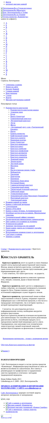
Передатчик (15, 176)
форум (8, 2)
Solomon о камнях (13, 237)
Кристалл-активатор (18, 153)
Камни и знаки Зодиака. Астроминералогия (23, 211)
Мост (12, 168)
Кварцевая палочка (18, 140)
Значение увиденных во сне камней (20, 226)
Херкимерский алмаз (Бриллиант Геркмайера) (29, 196)
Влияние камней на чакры (16, 202)
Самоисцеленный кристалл (21, 185)
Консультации (11, 93)
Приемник (14, 179)
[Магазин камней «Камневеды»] (19, 405)
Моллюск (14, 166)
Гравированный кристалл (20, 119)
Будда (12, 114)
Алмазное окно (16, 112)
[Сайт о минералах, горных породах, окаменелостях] (27, 412)
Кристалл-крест (16, 146)
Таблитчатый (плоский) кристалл (24, 189)
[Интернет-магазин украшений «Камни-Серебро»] (26, 407)
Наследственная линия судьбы (22, 170)
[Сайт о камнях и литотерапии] (19, 403)
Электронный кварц (18, 200)
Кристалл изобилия (18, 149)
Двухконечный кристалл (20, 121)
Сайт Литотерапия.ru (9, 393)
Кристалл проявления (19, 151)
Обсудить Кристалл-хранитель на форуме (18, 345)
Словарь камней (12, 91)
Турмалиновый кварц (19, 194)
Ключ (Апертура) (17, 142)
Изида (12, 131)
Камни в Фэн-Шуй (13, 209)
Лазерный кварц (17, 159)
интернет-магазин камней (16, 4)
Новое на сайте (12, 87)
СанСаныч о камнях (14, 234)
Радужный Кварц (17, 183)
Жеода (13, 125)
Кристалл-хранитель (18, 157)
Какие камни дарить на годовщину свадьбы (23, 228)
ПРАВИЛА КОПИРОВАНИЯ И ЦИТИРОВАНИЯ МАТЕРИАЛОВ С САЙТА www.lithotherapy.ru (22, 387)
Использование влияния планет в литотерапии (25, 232)
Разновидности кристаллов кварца (24, 110)
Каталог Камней (12, 89)
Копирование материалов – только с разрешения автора (25, 339)
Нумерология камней (14, 224)
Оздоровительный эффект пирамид (20, 217)
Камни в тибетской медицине (18, 204)
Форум (8, 98)
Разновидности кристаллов (17, 108)
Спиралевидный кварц (19, 187)
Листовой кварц (17, 164)
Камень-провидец (17, 134)
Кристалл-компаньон (19, 144)
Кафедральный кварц (19, 136)
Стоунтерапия (11, 206)
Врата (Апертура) (17, 116)
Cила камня (10, 230)
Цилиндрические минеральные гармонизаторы (25, 219)
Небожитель (15, 172)
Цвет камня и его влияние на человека (21, 221)
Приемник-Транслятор (19, 181)
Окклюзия (14, 174)
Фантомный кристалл (19, 198)
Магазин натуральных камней (18, 100)
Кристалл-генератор (18, 155)
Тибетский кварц (17, 191)
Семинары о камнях (14, 85)
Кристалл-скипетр (17, 138)
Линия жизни (16, 161)
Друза (12, 123)
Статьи (8, 95)
